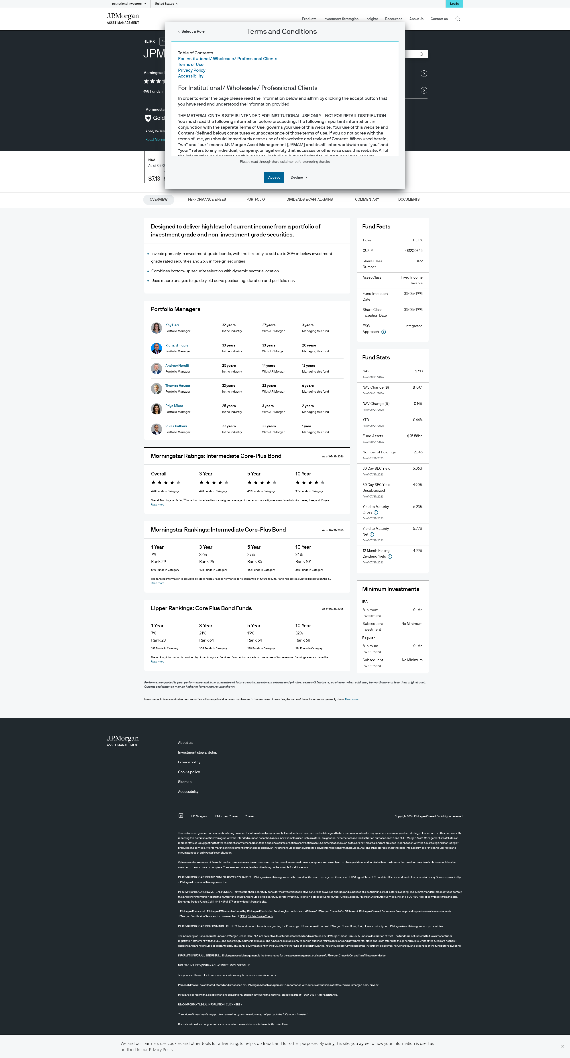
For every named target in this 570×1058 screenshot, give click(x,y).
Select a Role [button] (193, 32)
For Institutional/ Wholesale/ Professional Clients (227, 59)
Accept (274, 177)
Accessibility (190, 76)
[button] (563, 1046)
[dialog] (285, 529)
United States (164, 3)
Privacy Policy (161, 1049)
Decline (297, 177)
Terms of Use (191, 64)
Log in (454, 3)
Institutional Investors (127, 3)
